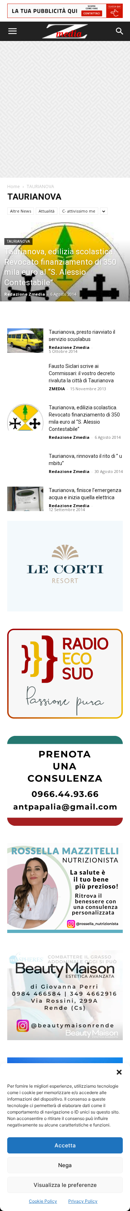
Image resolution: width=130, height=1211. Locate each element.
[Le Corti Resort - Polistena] (65, 566)
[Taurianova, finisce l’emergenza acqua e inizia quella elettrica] (25, 499)
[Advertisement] (65, 109)
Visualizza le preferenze (65, 1185)
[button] (119, 1072)
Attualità (47, 211)
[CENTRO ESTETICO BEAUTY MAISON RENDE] (65, 995)
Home (13, 186)
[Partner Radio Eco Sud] (65, 674)
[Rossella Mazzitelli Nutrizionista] (65, 888)
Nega (65, 1165)
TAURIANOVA (18, 241)
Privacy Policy (83, 1201)
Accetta (65, 1145)
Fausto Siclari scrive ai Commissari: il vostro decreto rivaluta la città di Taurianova (82, 373)
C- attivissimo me (78, 211)
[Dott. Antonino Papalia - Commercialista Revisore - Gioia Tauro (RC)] (65, 781)
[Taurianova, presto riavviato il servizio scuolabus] (25, 340)
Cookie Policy (43, 1201)
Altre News (20, 211)
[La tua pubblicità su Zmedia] (65, 11)
